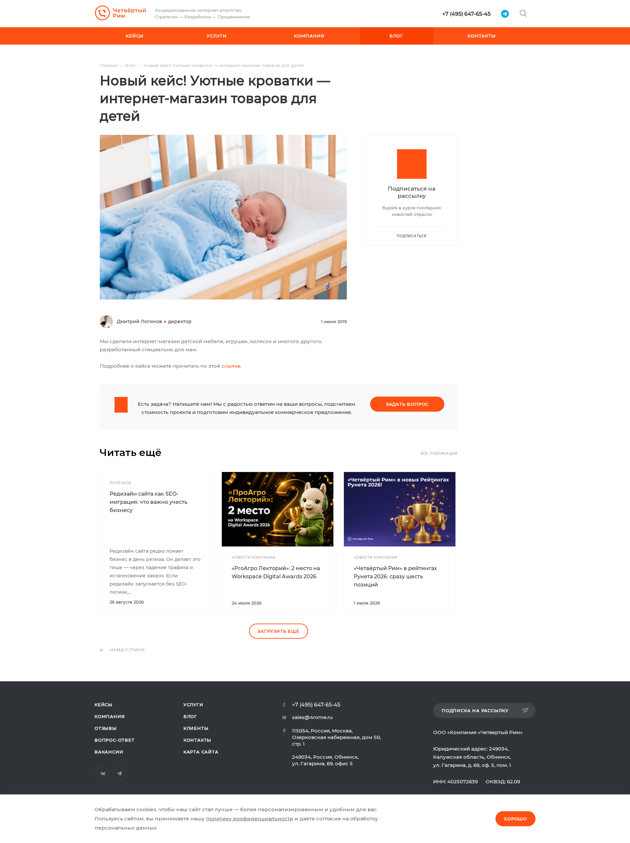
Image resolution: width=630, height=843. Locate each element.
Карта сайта (201, 751)
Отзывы (105, 728)
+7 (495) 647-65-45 (466, 14)
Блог (190, 716)
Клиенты (196, 728)
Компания (109, 716)
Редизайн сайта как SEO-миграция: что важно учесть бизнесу (148, 502)
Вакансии (108, 751)
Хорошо (515, 818)
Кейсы (103, 704)
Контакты (197, 740)
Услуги (193, 704)
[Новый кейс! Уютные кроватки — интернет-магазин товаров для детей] (223, 139)
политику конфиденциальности (249, 818)
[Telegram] (505, 14)
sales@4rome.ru (312, 717)
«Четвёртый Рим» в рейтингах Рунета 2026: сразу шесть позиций (395, 576)
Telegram (120, 774)
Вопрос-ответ (114, 740)
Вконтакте (103, 774)
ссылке (231, 366)
